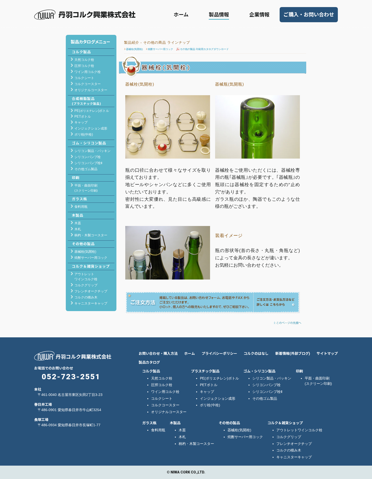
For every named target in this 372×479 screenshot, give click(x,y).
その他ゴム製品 (85, 169)
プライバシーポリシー (219, 353)
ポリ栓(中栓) (83, 134)
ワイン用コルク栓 (87, 72)
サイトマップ (327, 353)
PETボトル (82, 116)
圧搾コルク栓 (84, 66)
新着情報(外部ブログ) (292, 353)
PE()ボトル (91, 111)
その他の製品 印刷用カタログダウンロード (204, 49)
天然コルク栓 (84, 60)
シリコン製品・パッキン (92, 151)
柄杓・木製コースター (90, 235)
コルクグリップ (85, 285)
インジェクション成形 (90, 128)
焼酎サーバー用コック (160, 49)
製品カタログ (149, 362)
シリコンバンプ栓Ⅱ (88, 163)
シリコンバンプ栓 (87, 157)
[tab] (92, 110)
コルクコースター (87, 84)
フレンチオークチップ (90, 291)
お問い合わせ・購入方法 (158, 353)
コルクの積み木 (85, 297)
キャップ (81, 122)
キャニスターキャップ (90, 303)
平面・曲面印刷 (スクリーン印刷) (318, 381)
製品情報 (219, 15)
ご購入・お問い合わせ (308, 15)
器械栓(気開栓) (134, 49)
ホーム (181, 15)
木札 (77, 229)
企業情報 (259, 15)
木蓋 (77, 223)
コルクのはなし (256, 353)
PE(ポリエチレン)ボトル (219, 378)
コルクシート (84, 78)
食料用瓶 (81, 207)
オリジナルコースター (90, 90)
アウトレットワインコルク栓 (299, 430)
